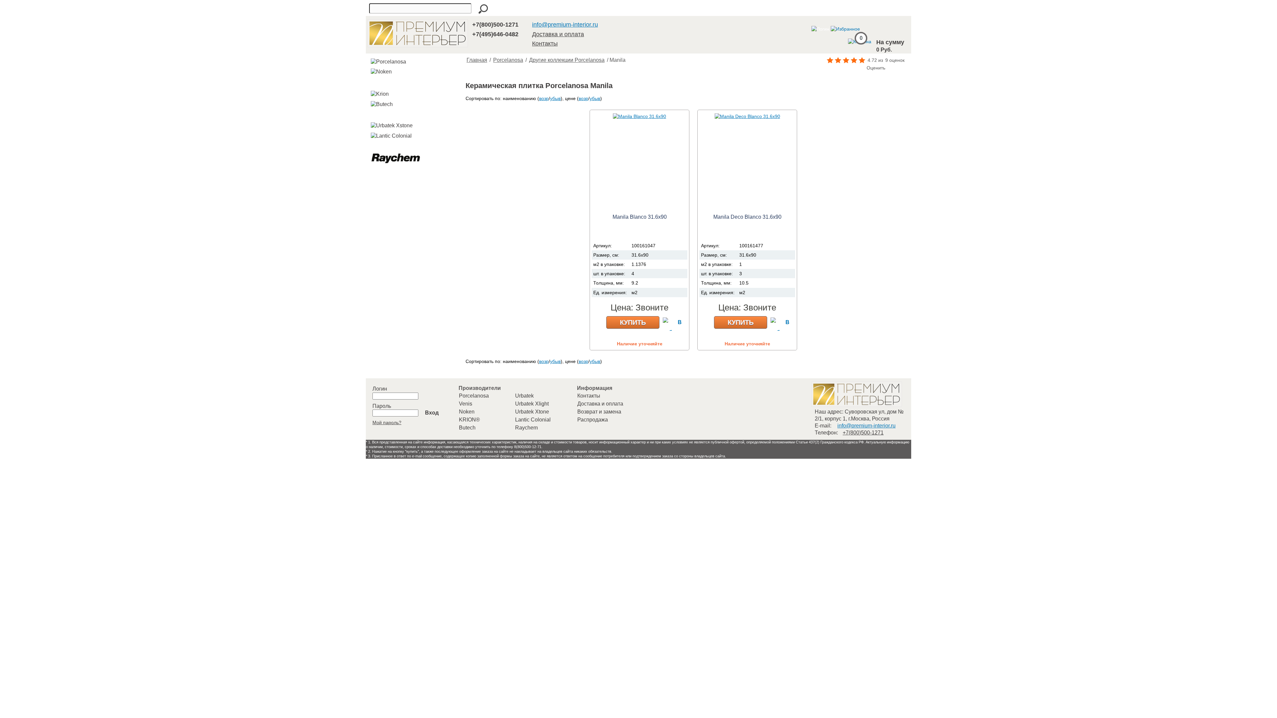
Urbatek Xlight (532, 404)
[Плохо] (839, 68)
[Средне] (846, 68)
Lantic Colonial (533, 419)
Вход (432, 413)
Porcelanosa (508, 60)
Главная (477, 60)
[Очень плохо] (832, 68)
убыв (555, 98)
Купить (633, 322)
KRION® (469, 419)
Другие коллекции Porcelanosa (567, 60)
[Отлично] (859, 68)
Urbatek (524, 396)
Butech (467, 427)
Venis (465, 404)
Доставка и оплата (558, 34)
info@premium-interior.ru (565, 24)
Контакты (545, 43)
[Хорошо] (852, 68)
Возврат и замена (599, 412)
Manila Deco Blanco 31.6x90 (747, 217)
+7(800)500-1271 (495, 24)
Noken (467, 412)
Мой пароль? (386, 422)
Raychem (526, 427)
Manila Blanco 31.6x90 (640, 217)
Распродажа (592, 419)
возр (544, 98)
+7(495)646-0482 (495, 34)
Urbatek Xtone (532, 412)
